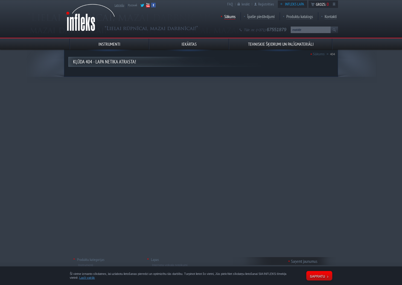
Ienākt (245, 4)
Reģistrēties (266, 4)
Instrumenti (85, 265)
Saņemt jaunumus (304, 261)
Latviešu (119, 5)
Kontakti (331, 16)
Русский (132, 5)
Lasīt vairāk (87, 277)
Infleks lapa (294, 4)
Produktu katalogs (299, 16)
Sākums (229, 16)
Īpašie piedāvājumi (261, 16)
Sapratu (317, 276)
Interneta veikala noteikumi (169, 265)
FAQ (230, 4)
